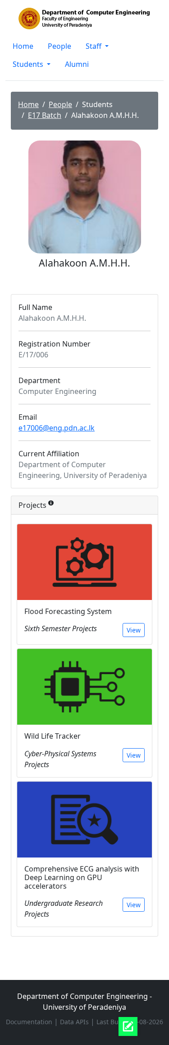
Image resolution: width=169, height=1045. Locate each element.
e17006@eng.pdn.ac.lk (56, 428)
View (134, 630)
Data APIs (75, 1021)
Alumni (77, 64)
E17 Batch (44, 115)
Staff (94, 46)
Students (29, 64)
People (59, 46)
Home (23, 46)
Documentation (30, 1021)
